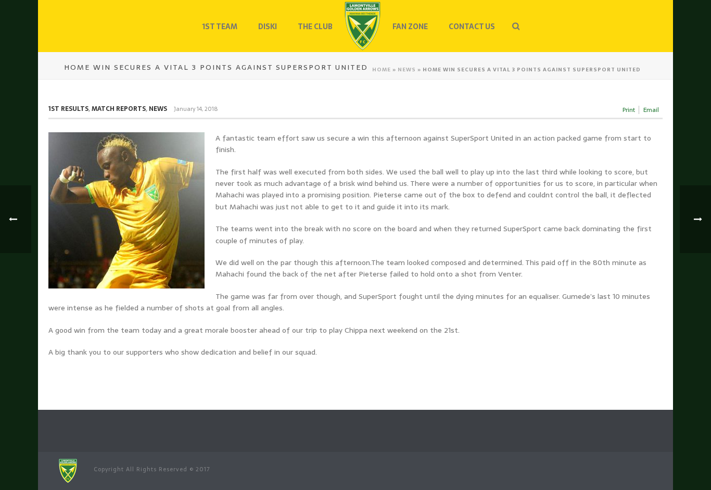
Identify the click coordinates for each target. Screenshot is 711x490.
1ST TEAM (219, 26)
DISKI (267, 26)
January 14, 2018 (196, 109)
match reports (119, 109)
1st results (68, 109)
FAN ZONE (410, 26)
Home (381, 69)
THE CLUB (315, 26)
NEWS (158, 109)
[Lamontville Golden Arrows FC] (362, 26)
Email (651, 110)
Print (629, 110)
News (407, 69)
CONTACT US (472, 26)
